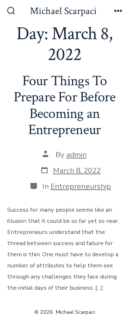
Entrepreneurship (81, 186)
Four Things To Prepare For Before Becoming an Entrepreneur (65, 105)
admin (76, 155)
